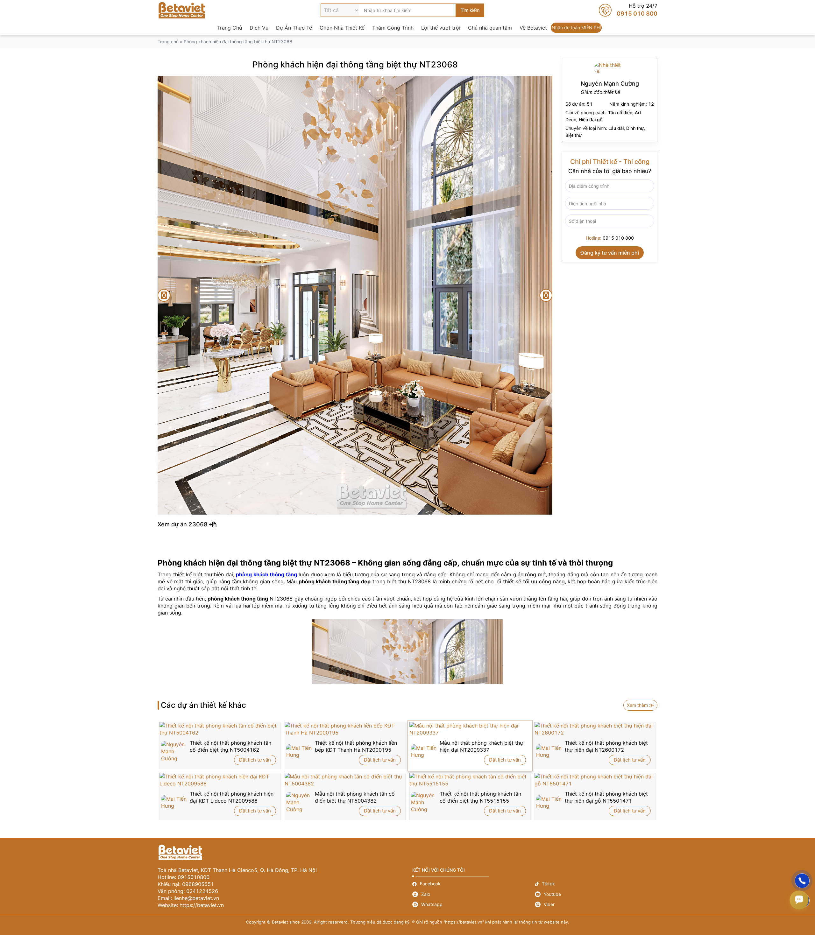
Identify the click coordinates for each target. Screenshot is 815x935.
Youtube (596, 894)
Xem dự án (407, 524)
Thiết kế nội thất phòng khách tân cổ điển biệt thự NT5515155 (480, 797)
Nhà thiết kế (609, 100)
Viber (596, 904)
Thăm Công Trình (393, 28)
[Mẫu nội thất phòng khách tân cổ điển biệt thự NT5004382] (345, 780)
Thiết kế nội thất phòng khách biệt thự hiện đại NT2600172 (606, 746)
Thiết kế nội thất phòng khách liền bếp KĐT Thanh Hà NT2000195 (356, 746)
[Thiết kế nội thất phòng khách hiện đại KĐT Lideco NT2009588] (220, 780)
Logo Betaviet (182, 10)
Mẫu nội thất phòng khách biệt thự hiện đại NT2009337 (481, 746)
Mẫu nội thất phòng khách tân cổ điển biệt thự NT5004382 (355, 797)
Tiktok (596, 884)
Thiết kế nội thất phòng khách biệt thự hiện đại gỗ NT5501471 (606, 797)
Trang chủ (168, 41)
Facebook (473, 884)
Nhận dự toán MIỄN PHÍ (576, 28)
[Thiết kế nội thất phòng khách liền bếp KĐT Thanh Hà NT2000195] (345, 729)
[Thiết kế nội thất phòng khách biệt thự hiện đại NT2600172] (595, 729)
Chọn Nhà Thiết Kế (342, 28)
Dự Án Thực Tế (294, 28)
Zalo (473, 894)
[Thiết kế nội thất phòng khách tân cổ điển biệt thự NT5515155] (470, 780)
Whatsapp (473, 904)
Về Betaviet (533, 28)
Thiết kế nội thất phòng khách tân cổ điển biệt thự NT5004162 (230, 746)
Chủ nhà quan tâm (490, 28)
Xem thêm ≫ (640, 705)
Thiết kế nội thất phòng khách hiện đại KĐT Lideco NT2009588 (231, 797)
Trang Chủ (229, 28)
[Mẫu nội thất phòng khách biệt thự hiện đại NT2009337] (470, 729)
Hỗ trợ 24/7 (628, 10)
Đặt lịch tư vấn (255, 760)
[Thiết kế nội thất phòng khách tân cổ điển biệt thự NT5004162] (220, 729)
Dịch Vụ (259, 28)
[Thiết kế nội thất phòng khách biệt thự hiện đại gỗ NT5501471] (595, 780)
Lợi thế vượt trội (440, 28)
